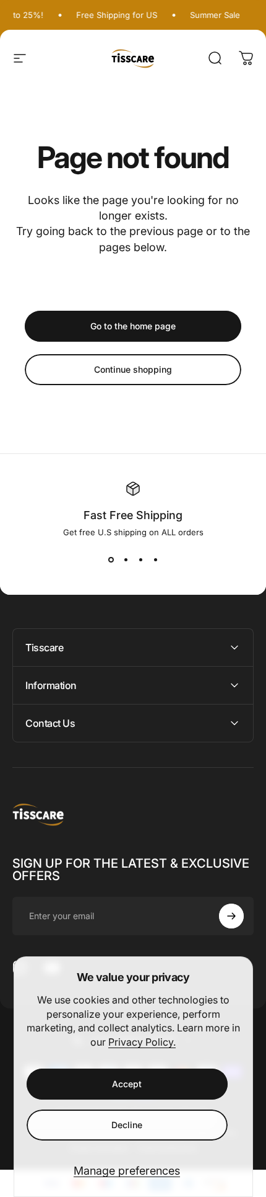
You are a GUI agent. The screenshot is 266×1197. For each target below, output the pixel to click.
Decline (126, 1124)
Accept (127, 1084)
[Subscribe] (231, 916)
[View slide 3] (140, 559)
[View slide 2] (125, 559)
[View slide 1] (110, 559)
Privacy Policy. (142, 1042)
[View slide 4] (155, 559)
